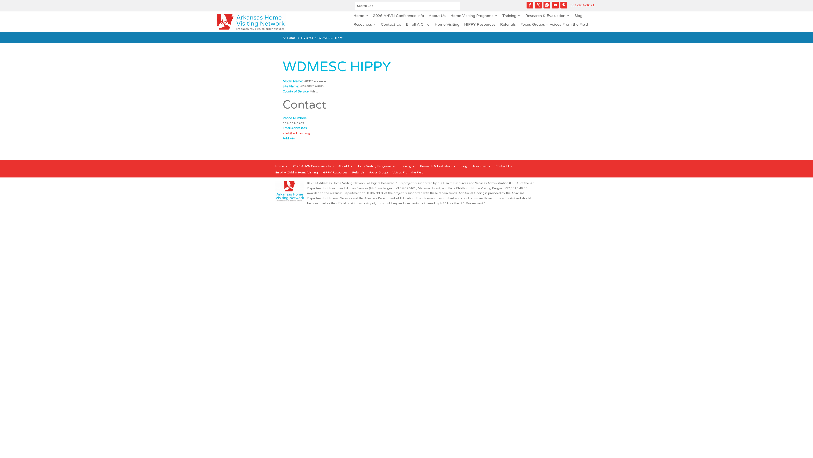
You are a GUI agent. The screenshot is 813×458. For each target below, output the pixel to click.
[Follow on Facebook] (530, 5)
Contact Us (391, 24)
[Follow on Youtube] (555, 5)
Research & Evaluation (545, 15)
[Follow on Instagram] (546, 5)
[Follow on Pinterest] (563, 5)
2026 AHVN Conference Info (398, 15)
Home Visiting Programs (471, 15)
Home (358, 15)
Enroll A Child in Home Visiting (432, 24)
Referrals (508, 24)
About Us (437, 15)
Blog (578, 15)
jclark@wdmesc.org (296, 133)
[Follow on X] (538, 5)
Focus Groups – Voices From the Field (554, 24)
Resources (362, 24)
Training (509, 15)
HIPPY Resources (479, 24)
